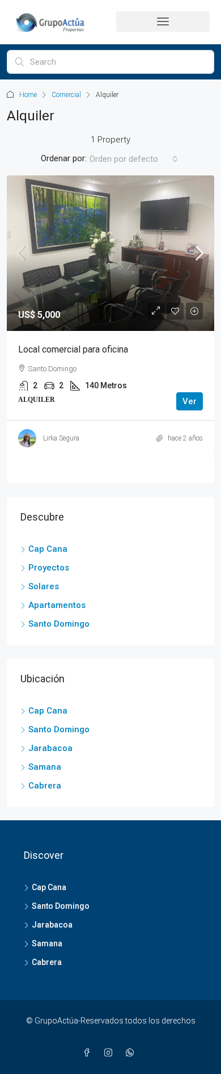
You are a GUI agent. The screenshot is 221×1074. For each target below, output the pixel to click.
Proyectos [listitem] (48, 568)
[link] (110, 253)
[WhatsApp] (132, 1053)
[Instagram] (110, 1053)
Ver (189, 401)
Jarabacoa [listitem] (50, 748)
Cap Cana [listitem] (47, 549)
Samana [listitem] (44, 767)
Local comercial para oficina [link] (73, 349)
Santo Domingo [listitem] (59, 624)
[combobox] (134, 159)
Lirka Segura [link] (61, 438)
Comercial (66, 95)
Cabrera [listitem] (44, 786)
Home (28, 95)
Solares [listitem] (43, 586)
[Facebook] (89, 1053)
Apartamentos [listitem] (57, 605)
